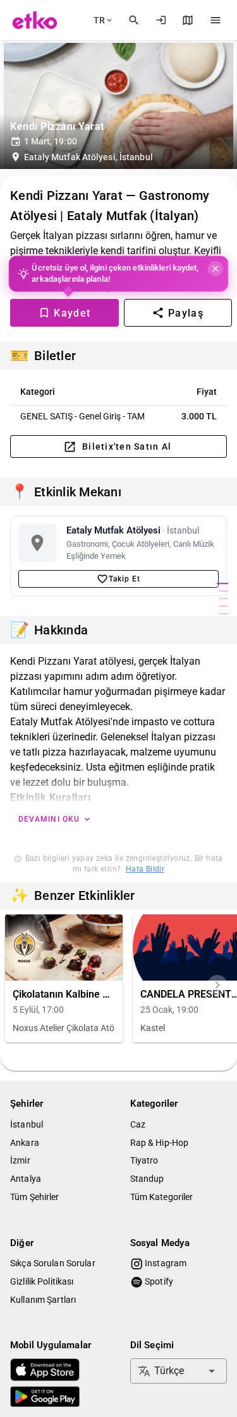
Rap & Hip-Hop (159, 1143)
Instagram (164, 1263)
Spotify (158, 1281)
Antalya (25, 1179)
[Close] (214, 268)
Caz (137, 1124)
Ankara (24, 1143)
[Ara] (134, 20)
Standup (147, 1179)
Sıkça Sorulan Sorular (52, 1263)
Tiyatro (144, 1160)
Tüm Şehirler (34, 1197)
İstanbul (26, 1124)
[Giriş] (161, 20)
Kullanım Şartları (43, 1300)
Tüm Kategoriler (161, 1197)
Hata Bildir (145, 869)
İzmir (20, 1160)
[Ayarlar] (215, 20)
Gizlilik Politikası (41, 1281)
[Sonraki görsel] (217, 985)
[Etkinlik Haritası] (188, 20)
